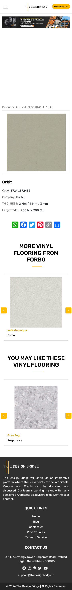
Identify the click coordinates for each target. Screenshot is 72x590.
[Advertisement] (36, 66)
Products (8, 107)
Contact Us (36, 527)
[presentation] (4, 310)
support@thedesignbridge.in (36, 575)
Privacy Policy (36, 532)
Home (36, 516)
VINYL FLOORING (30, 107)
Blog (36, 521)
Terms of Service (36, 537)
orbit (49, 107)
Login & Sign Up (61, 6)
